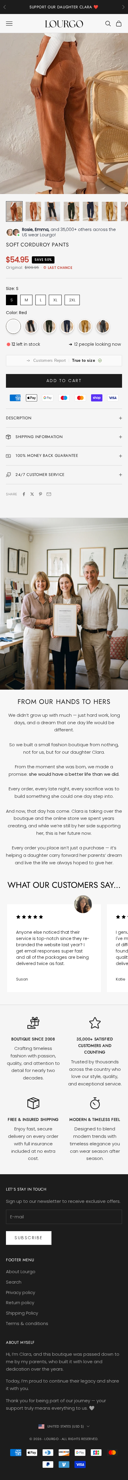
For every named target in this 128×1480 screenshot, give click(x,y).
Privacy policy (20, 1292)
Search (13, 1282)
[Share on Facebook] (23, 494)
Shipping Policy (22, 1313)
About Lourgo (20, 1271)
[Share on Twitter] (32, 494)
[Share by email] (48, 494)
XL (55, 300)
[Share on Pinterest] (40, 494)
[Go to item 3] (52, 211)
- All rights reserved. (79, 1438)
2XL (72, 300)
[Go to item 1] (14, 211)
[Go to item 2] (33, 211)
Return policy (20, 1302)
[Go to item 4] (71, 211)
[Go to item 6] (109, 211)
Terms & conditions (27, 1323)
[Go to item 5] (90, 211)
